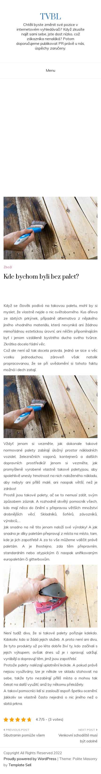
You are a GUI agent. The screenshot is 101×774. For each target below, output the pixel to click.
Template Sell (19, 765)
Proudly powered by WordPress (30, 759)
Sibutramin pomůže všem (24, 735)
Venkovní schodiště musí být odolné (77, 738)
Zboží (8, 267)
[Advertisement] (50, 132)
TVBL (50, 17)
